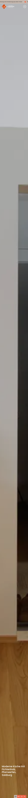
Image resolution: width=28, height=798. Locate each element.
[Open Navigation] (24, 6)
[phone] (24, 796)
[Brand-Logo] (8, 6)
